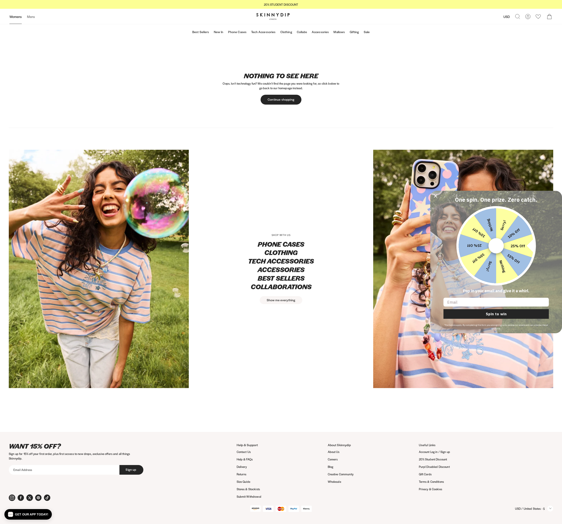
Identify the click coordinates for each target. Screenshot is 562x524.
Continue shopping (281, 99)
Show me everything (281, 300)
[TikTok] (47, 497)
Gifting (354, 32)
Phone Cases (237, 32)
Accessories (320, 32)
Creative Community (341, 474)
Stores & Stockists (248, 489)
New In (218, 32)
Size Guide (243, 481)
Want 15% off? (35, 446)
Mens (31, 16)
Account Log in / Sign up (434, 452)
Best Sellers (200, 32)
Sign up (131, 469)
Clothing (286, 32)
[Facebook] (21, 497)
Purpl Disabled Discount (434, 467)
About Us (334, 452)
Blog (330, 467)
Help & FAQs (245, 459)
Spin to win (496, 314)
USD (506, 16)
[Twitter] (29, 497)
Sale (367, 32)
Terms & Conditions (431, 481)
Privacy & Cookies (430, 489)
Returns (242, 474)
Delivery (242, 467)
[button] (28, 514)
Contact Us (244, 452)
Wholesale (334, 481)
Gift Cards (425, 474)
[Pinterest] (38, 497)
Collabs (302, 32)
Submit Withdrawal (249, 496)
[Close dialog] (435, 196)
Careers (333, 459)
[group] (281, 4)
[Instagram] (12, 497)
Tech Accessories (263, 32)
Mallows (339, 32)
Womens (15, 16)
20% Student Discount (433, 459)
